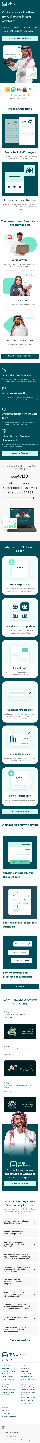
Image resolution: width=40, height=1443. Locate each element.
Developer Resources (8, 1390)
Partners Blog (6, 1413)
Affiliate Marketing (27, 1400)
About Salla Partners (8, 1369)
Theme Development (28, 1390)
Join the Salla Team (27, 1374)
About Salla (25, 1369)
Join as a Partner (7, 1377)
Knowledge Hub (7, 1387)
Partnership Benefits (8, 1371)
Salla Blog (24, 1371)
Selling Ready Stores (27, 1403)
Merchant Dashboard (28, 1380)
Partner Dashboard (8, 1380)
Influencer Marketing (28, 1398)
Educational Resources (9, 1416)
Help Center (5, 1411)
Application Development (29, 1387)
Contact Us (5, 1374)
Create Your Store (27, 1377)
